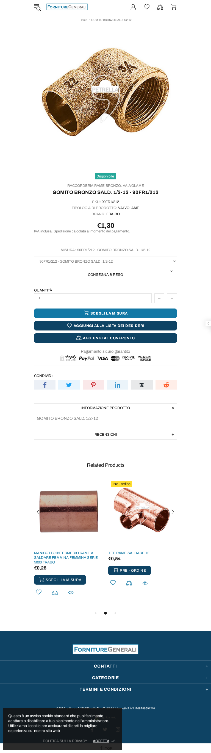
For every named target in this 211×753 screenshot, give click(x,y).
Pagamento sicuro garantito (105, 351)
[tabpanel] (68, 544)
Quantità (43, 290)
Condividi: (43, 376)
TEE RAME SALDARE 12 (128, 553)
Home (83, 19)
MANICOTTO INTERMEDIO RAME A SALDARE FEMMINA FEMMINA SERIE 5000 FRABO (66, 557)
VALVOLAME (133, 186)
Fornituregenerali (67, 6)
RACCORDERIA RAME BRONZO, (94, 186)
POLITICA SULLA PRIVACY (65, 741)
